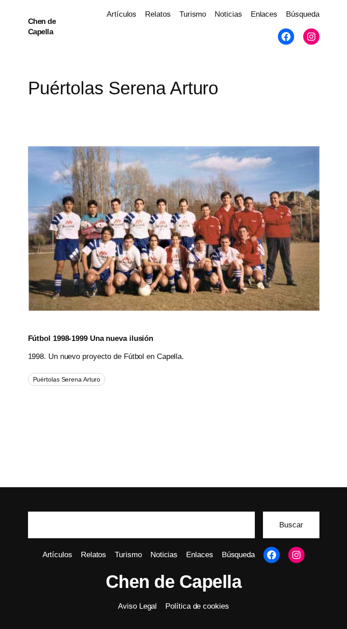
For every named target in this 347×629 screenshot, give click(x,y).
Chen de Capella (174, 581)
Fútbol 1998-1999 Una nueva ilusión (91, 338)
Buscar (291, 525)
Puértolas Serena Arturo (67, 379)
